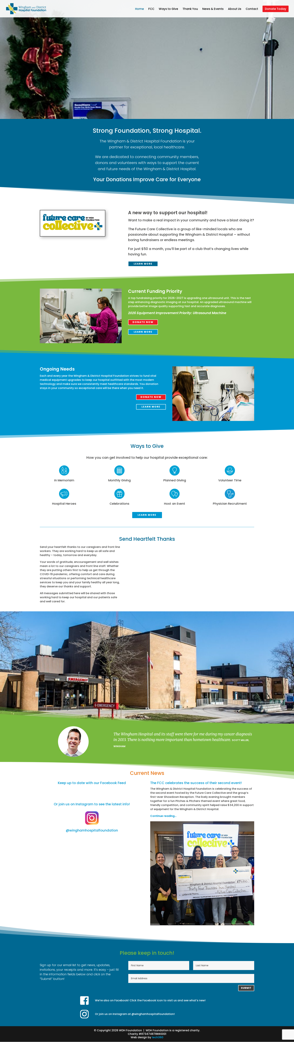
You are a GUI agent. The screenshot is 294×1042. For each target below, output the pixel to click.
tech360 (157, 1037)
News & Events (213, 9)
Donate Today (275, 9)
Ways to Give (168, 9)
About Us (234, 9)
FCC (151, 9)
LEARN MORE (143, 263)
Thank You (190, 9)
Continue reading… (163, 816)
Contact (252, 9)
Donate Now (143, 322)
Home (139, 9)
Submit (246, 988)
